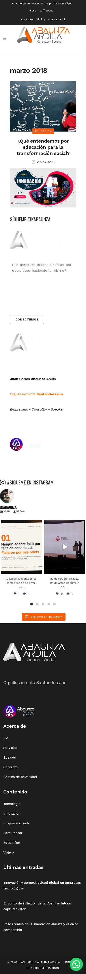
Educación (11, 842)
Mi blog (40, 19)
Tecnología (11, 804)
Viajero (8, 852)
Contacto (27, 19)
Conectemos (27, 319)
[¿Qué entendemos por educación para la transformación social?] (43, 106)
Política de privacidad (20, 777)
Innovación (11, 813)
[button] (31, 604)
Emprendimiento (16, 823)
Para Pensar (12, 833)
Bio (5, 738)
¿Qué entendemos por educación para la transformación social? (43, 147)
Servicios (10, 748)
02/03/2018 (45, 162)
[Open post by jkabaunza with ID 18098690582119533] (21, 547)
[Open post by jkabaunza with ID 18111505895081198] (64, 547)
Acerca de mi (56, 19)
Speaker (9, 757)
